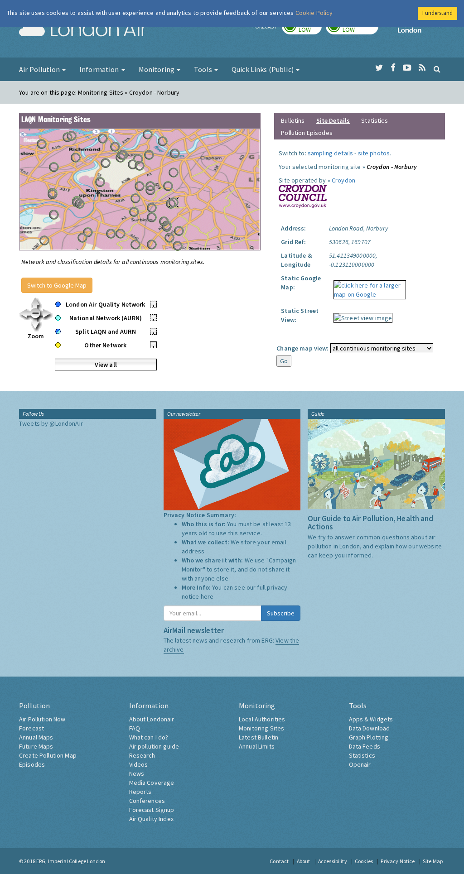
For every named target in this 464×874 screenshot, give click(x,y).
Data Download (369, 728)
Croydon (343, 180)
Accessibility (332, 861)
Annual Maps (36, 737)
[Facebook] (393, 68)
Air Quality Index (151, 819)
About (303, 861)
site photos (374, 153)
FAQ (134, 728)
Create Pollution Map (48, 755)
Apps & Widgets (371, 719)
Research (142, 755)
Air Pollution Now (42, 719)
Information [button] (100, 69)
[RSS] (422, 68)
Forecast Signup (151, 810)
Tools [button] (203, 69)
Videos (138, 764)
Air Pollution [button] (40, 69)
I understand (437, 13)
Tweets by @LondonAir (51, 423)
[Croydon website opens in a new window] (303, 196)
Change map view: (302, 348)
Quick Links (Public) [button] (263, 69)
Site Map (433, 861)
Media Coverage (151, 782)
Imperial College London (421, 29)
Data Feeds (364, 746)
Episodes (32, 764)
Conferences (147, 801)
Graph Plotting (369, 737)
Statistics (374, 120)
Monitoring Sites (261, 728)
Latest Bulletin (258, 737)
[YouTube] (407, 68)
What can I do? (149, 737)
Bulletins (292, 120)
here (207, 596)
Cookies (364, 861)
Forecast (31, 728)
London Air (83, 29)
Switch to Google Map (57, 285)
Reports (140, 792)
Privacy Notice (398, 861)
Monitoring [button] (157, 69)
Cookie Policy (314, 13)
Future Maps (36, 746)
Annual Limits (257, 746)
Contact (279, 861)
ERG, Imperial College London (70, 861)
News (137, 773)
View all (106, 364)
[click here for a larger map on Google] (367, 287)
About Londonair (151, 719)
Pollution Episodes (307, 133)
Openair (360, 764)
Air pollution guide (154, 746)
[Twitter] (379, 68)
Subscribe (281, 613)
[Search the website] (437, 69)
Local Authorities (262, 719)
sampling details (330, 153)
